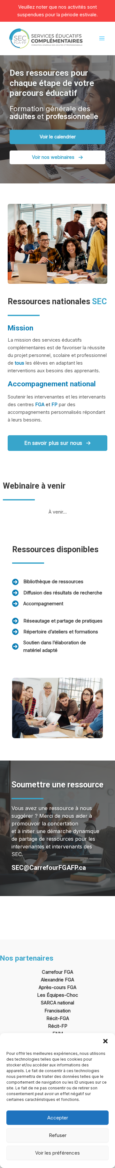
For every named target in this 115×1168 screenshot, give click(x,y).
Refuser (57, 1135)
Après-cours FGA (57, 987)
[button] (105, 1041)
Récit (53, 1026)
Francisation (57, 1011)
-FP (63, 1026)
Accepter (57, 1118)
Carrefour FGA (57, 972)
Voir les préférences (57, 1153)
